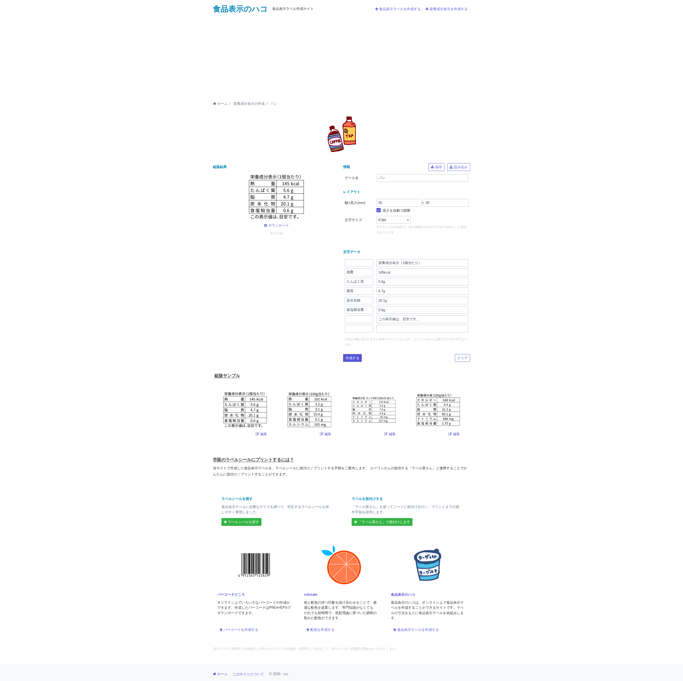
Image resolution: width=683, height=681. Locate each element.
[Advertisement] (341, 54)
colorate (310, 594)
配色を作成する (322, 630)
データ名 (352, 178)
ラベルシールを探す (243, 522)
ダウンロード (278, 225)
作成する (352, 358)
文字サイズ (353, 220)
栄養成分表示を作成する (448, 9)
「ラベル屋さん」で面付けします (383, 522)
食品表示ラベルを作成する (399, 9)
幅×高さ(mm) (355, 203)
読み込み (460, 167)
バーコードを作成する (240, 630)
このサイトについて (248, 674)
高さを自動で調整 (396, 211)
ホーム (222, 104)
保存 (438, 167)
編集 (263, 434)
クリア (462, 358)
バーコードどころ (231, 594)
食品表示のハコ (240, 9)
